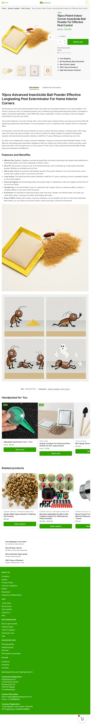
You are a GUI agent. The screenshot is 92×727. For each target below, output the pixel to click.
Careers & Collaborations (12, 595)
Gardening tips (7, 647)
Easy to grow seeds (9, 624)
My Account (6, 606)
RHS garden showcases (11, 653)
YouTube (5, 668)
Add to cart (78, 42)
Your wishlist (7, 609)
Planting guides (8, 644)
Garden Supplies (14, 8)
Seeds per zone (8, 633)
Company (5, 576)
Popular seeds (7, 627)
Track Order (6, 603)
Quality (4, 579)
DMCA (4, 589)
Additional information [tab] (51, 87)
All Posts (5, 650)
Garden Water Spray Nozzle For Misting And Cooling (20, 515)
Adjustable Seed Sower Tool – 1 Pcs (18, 442)
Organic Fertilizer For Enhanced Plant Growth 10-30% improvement (54, 444)
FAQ (3, 615)
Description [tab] (34, 87)
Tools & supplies (8, 630)
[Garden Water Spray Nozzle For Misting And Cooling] (20, 491)
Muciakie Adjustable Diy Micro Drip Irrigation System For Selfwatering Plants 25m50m (53, 516)
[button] (65, 40)
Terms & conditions (9, 586)
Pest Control (25, 8)
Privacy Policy (7, 582)
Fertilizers (43, 441)
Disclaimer (6, 592)
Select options (19, 524)
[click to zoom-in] (28, 37)
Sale (3, 636)
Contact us (6, 612)
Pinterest (5, 665)
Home (4, 8)
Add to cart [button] (20, 450)
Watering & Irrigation (25, 511)
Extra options (80, 441)
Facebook (6, 662)
